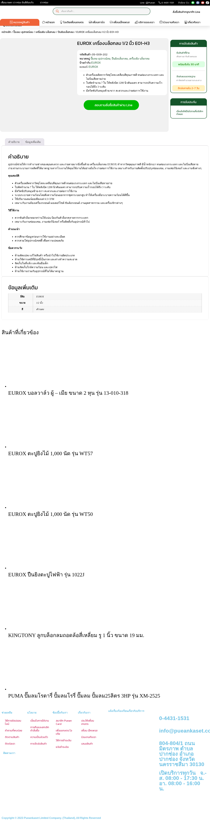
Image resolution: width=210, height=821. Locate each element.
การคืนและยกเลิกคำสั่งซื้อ (39, 728)
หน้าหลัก (6, 32)
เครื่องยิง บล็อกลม (45, 32)
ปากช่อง (43, 2)
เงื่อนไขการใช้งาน (39, 721)
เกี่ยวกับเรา (193, 22)
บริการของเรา (146, 22)
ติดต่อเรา (10, 744)
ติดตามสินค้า (12, 737)
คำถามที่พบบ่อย (13, 730)
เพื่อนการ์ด (98, 22)
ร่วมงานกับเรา (170, 22)
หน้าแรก (50, 22)
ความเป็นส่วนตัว (39, 737)
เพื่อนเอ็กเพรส (121, 22)
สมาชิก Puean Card (64, 722)
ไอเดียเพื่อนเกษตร (73, 22)
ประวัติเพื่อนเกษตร (87, 722)
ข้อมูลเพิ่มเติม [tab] (33, 142)
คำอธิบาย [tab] (14, 142)
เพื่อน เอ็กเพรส (89, 730)
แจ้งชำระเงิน (62, 747)
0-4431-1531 (167, 3)
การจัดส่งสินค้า (38, 744)
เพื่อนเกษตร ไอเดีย (64, 732)
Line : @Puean (147, 3)
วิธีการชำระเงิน (63, 740)
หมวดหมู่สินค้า (21, 22)
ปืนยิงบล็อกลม (66, 32)
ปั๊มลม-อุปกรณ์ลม (23, 32)
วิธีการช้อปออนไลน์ (13, 722)
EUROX (96, 62)
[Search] (57, 11)
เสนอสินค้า (87, 744)
